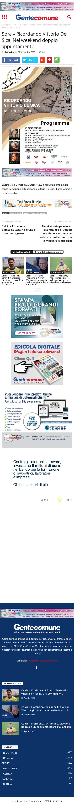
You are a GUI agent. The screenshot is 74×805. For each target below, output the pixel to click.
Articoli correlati (21, 252)
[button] (68, 17)
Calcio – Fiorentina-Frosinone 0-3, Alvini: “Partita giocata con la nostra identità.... (46, 708)
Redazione (10, 52)
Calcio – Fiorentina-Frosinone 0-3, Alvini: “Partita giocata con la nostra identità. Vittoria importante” (37, 279)
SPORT (5, 763)
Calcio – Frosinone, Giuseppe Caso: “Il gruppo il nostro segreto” (18, 229)
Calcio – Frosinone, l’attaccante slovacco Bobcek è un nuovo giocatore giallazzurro (60, 278)
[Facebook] (37, 668)
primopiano (15, 213)
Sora (26, 213)
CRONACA (7, 758)
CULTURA (7, 784)
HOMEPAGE (7, 25)
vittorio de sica (38, 213)
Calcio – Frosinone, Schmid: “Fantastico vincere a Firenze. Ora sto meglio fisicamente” (12, 279)
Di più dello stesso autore (48, 252)
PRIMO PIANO (9, 272)
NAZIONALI (8, 779)
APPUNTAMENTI (10, 768)
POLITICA (7, 773)
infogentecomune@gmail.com (43, 660)
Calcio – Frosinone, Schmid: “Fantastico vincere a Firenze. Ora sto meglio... (44, 692)
